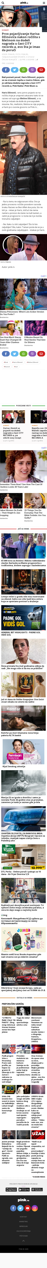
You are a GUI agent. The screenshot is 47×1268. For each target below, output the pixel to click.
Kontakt (23, 1217)
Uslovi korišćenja (24, 1231)
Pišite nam (24, 1236)
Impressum (23, 1226)
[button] (3, 421)
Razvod (7, 367)
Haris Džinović (17, 362)
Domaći (5, 30)
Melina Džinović (32, 362)
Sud (16, 367)
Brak (6, 362)
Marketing (23, 1221)
